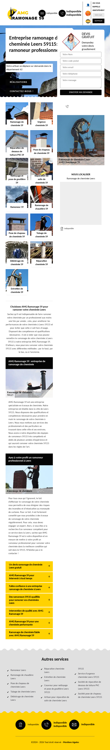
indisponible (51, 13)
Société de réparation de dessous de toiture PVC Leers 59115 (89, 685)
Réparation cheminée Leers (54, 670)
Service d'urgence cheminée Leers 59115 (88, 675)
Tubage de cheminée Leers (23, 692)
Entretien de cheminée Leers (54, 679)
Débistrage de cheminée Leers (22, 698)
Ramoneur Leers (18, 670)
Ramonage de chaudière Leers (22, 677)
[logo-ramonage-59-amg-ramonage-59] (19, 13)
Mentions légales (71, 742)
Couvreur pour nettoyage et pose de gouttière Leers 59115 (56, 689)
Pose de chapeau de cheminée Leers (20, 685)
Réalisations (18, 82)
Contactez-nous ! (22, 91)
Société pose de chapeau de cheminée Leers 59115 (90, 695)
